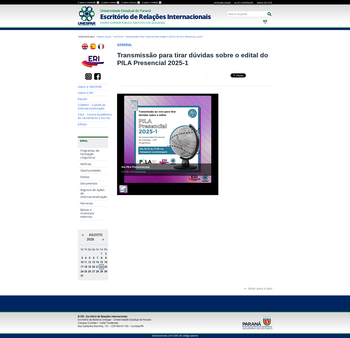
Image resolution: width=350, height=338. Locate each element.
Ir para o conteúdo (88, 2)
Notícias (118, 36)
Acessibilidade (222, 2)
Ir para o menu (109, 2)
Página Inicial (104, 36)
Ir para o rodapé (151, 2)
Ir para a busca (130, 2)
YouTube (265, 22)
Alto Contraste (243, 2)
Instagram (270, 22)
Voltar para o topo (260, 288)
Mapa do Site (264, 2)
